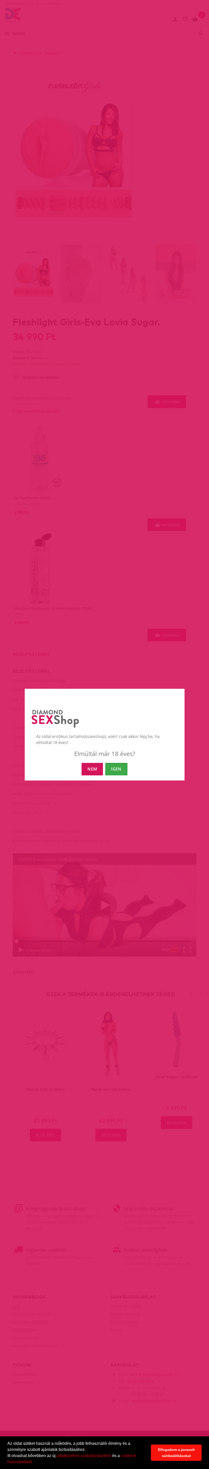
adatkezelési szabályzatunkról (84, 1455)
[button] (34, 1462)
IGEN (116, 769)
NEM (92, 769)
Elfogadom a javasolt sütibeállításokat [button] (176, 1453)
